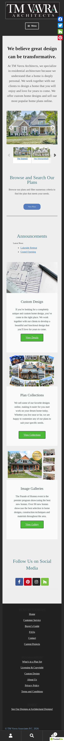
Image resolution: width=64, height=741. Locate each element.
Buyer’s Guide (32, 626)
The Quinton (22, 159)
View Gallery (32, 524)
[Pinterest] (28, 582)
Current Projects (32, 644)
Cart (49, 733)
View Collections (32, 435)
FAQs (32, 632)
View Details (32, 337)
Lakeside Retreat (29, 247)
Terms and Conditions (32, 691)
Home (32, 614)
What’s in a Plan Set (32, 661)
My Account (10, 735)
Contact (32, 638)
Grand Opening (28, 252)
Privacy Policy (32, 685)
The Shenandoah (41, 159)
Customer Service (32, 620)
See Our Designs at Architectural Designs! (32, 709)
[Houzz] (45, 582)
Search (32, 735)
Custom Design (32, 673)
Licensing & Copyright (32, 667)
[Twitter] (60, 25)
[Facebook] (19, 582)
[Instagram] (36, 582)
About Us (32, 679)
